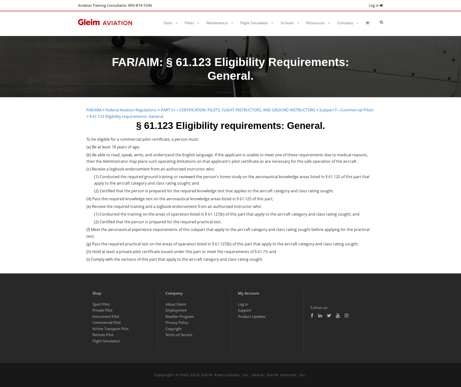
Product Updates (252, 316)
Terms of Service (178, 334)
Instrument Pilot (105, 316)
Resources (315, 23)
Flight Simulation (254, 23)
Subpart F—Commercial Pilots (346, 110)
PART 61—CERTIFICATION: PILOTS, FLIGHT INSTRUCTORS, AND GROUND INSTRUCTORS (238, 110)
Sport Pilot (101, 304)
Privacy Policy (176, 322)
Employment (176, 310)
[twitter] (329, 316)
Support (244, 310)
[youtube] (338, 316)
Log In (243, 304)
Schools (287, 23)
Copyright (173, 328)
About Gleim (175, 304)
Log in (374, 5)
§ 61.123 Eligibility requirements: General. (127, 116)
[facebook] (312, 316)
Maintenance (217, 23)
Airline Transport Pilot (110, 328)
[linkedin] (320, 316)
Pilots (189, 23)
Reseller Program (179, 316)
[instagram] (346, 316)
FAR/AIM (93, 110)
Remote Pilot (103, 334)
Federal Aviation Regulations (131, 110)
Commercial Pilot (106, 322)
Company (345, 23)
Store (167, 23)
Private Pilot (102, 310)
